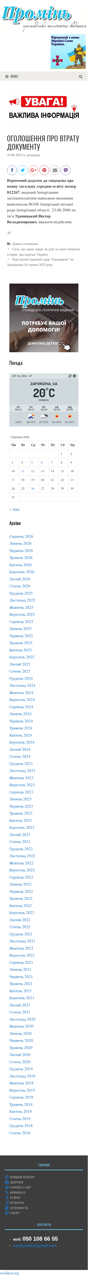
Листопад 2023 (22, 770)
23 (72, 480)
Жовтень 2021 (21, 948)
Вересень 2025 (22, 614)
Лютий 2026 (19, 579)
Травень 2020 (21, 1047)
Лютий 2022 (19, 919)
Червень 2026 (21, 550)
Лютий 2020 (19, 1054)
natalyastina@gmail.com (35, 1246)
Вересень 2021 (22, 955)
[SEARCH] (81, 76)
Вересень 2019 (22, 1090)
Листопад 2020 (22, 1019)
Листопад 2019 (22, 1076)
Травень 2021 (21, 983)
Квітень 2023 (20, 820)
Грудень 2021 (21, 934)
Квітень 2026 (20, 564)
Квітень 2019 (20, 1111)
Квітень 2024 (20, 735)
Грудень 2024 (21, 678)
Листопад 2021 (22, 941)
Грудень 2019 (21, 1068)
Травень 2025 (21, 642)
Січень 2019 (19, 1118)
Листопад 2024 (22, 685)
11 (23, 471)
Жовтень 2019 (21, 1083)
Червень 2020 (21, 1040)
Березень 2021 (21, 997)
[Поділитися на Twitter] (23, 172)
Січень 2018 (19, 1132)
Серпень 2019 (21, 1097)
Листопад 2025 (22, 600)
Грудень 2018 (21, 1125)
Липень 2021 (20, 969)
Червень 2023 (21, 806)
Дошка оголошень (25, 243)
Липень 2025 (20, 628)
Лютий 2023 (19, 834)
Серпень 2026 (21, 536)
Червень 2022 (21, 891)
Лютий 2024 (19, 749)
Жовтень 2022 (21, 863)
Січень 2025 (19, 671)
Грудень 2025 (21, 593)
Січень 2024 (19, 756)
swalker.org (9, 1273)
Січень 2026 (19, 586)
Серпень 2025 (21, 621)
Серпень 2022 (21, 877)
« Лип (14, 509)
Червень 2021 (21, 976)
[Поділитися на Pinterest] (44, 172)
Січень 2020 (19, 1061)
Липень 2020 (20, 1033)
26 (32, 488)
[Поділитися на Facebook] (12, 172)
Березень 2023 (21, 827)
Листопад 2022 (22, 855)
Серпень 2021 (21, 962)
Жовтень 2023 (21, 777)
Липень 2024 (20, 713)
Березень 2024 (21, 742)
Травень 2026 (21, 557)
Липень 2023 (20, 799)
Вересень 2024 (22, 699)
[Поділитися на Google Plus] (33, 172)
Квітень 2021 (20, 990)
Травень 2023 (21, 813)
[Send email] (55, 172)
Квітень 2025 (20, 650)
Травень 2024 (21, 728)
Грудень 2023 (21, 763)
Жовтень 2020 (21, 1026)
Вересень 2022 (22, 870)
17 (13, 480)
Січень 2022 (19, 926)
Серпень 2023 (21, 792)
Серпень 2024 (21, 706)
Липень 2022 (20, 884)
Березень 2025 (21, 657)
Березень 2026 (21, 571)
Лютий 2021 (19, 1005)
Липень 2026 (20, 543)
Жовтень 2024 (21, 692)
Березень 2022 (21, 912)
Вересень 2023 (22, 784)
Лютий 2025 (19, 664)
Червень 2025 (21, 635)
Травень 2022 (21, 898)
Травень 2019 (21, 1104)
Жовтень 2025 (21, 607)
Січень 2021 (19, 1012)
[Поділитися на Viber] (66, 172)
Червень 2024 (21, 721)
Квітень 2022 (20, 905)
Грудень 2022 (21, 848)
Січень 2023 (19, 841)
